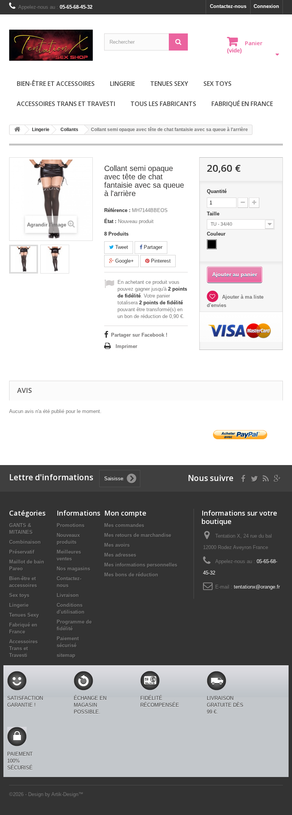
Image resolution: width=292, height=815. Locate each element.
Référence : (117, 210)
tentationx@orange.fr (257, 587)
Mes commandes (124, 525)
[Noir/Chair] (212, 244)
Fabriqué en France (242, 104)
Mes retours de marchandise (137, 535)
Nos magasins (73, 568)
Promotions (70, 525)
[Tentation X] (51, 45)
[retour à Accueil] (17, 130)
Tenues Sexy (169, 83)
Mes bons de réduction (131, 575)
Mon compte (125, 512)
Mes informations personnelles (140, 565)
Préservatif (21, 552)
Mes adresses (120, 555)
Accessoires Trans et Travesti (66, 104)
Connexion (266, 6)
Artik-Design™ (67, 794)
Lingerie (122, 83)
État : (110, 221)
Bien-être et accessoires (56, 83)
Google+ (124, 261)
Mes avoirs (117, 545)
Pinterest (160, 261)
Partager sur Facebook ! (139, 335)
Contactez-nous (228, 6)
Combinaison (25, 542)
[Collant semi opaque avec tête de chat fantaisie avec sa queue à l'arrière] (24, 259)
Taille (214, 214)
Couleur (217, 234)
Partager (152, 247)
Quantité (217, 191)
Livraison (68, 595)
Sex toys (217, 83)
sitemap (66, 655)
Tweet (121, 247)
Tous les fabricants (163, 104)
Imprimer (126, 346)
